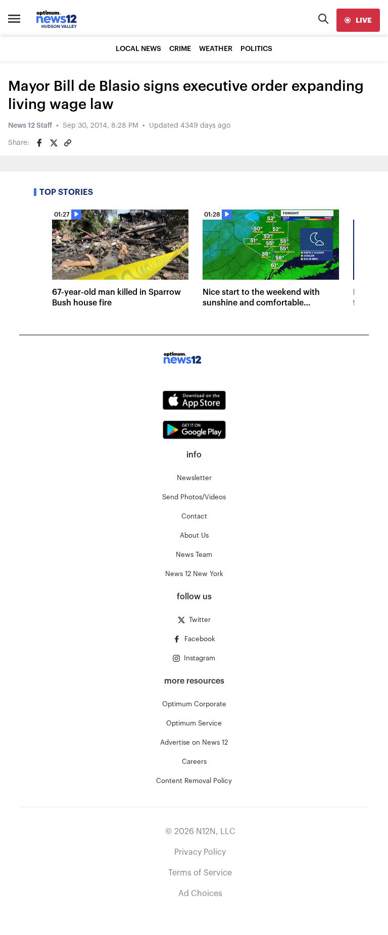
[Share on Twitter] (54, 143)
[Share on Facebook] (39, 143)
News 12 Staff (30, 125)
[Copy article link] (68, 143)
